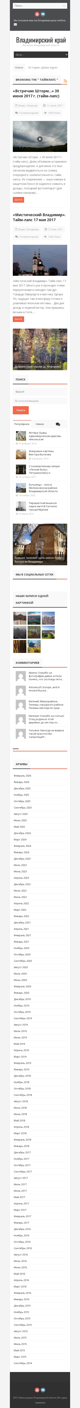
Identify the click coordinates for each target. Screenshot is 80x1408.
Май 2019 (19, 1044)
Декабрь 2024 (22, 833)
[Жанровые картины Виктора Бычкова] (21, 454)
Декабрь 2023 (22, 858)
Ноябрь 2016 (21, 1235)
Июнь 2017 (20, 1190)
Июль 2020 (20, 973)
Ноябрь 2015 (21, 1312)
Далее (18, 199)
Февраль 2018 (22, 1139)
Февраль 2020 (22, 986)
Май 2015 (19, 1350)
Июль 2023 (20, 865)
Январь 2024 (21, 852)
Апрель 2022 (21, 903)
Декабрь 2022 (22, 884)
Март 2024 (20, 839)
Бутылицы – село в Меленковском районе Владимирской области (43, 488)
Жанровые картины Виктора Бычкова (41, 452)
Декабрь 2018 (22, 1075)
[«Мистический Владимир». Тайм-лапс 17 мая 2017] (40, 260)
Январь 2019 (21, 1069)
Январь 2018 (21, 1146)
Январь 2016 (21, 1299)
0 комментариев (28, 113)
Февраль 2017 (22, 1216)
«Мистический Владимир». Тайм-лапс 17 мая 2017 (39, 217)
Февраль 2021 (22, 935)
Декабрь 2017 (22, 1152)
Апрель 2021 (21, 929)
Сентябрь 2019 (23, 1018)
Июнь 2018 (20, 1114)
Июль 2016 (20, 1261)
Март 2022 (20, 909)
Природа (32, 105)
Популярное (22, 424)
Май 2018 (19, 1120)
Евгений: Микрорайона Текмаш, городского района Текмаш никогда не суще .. (46, 705)
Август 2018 (21, 1101)
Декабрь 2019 (22, 999)
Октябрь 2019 (22, 1012)
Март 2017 (20, 1210)
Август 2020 (21, 967)
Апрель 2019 (21, 1050)
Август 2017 (21, 1178)
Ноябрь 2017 (21, 1158)
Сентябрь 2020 (23, 961)
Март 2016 (20, 1286)
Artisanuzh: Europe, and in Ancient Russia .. (44, 688)
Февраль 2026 (22, 775)
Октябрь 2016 (22, 1242)
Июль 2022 (20, 890)
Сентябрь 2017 (23, 1171)
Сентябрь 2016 (23, 1248)
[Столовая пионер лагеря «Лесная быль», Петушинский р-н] (21, 469)
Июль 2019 (20, 1031)
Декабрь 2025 (22, 788)
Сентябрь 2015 (23, 1325)
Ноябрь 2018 (21, 1082)
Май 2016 (19, 1273)
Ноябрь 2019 (21, 1005)
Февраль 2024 (22, 846)
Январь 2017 (21, 1222)
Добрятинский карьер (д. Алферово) (38, 366)
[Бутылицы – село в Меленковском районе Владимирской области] (21, 488)
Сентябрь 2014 (23, 1363)
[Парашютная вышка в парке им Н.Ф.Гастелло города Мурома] (21, 506)
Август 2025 (21, 814)
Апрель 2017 (21, 1203)
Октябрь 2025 (22, 801)
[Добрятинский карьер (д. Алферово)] (40, 349)
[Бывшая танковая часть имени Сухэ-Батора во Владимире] (40, 544)
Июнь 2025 (20, 820)
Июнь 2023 (20, 871)
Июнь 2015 (20, 1344)
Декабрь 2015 (22, 1305)
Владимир (33, 229)
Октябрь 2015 (22, 1318)
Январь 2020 (21, 992)
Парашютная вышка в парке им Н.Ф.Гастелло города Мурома (43, 506)
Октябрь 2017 (22, 1165)
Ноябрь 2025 (21, 794)
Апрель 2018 (21, 1127)
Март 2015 (20, 1356)
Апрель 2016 (21, 1280)
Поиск (20, 410)
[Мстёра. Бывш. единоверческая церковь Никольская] (21, 436)
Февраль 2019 (22, 1063)
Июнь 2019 (20, 1037)
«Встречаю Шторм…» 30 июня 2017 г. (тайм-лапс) (36, 93)
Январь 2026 (21, 782)
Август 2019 (21, 1024)
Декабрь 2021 (22, 922)
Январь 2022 (21, 916)
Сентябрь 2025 (23, 807)
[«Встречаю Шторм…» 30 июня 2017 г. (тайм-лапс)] (40, 136)
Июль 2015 (20, 1337)
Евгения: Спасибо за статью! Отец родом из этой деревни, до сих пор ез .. (46, 719)
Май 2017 (19, 1197)
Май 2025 (19, 826)
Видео (22, 105)
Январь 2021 (21, 941)
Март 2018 (20, 1133)
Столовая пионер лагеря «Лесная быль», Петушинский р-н (44, 469)
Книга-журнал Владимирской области (37, 1397)
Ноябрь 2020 (21, 948)
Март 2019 (20, 1056)
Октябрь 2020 (22, 954)
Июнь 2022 (20, 897)
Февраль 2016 (22, 1293)
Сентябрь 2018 (23, 1095)
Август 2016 (21, 1254)
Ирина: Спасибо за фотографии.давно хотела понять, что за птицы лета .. (46, 676)
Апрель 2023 (21, 878)
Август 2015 (21, 1331)
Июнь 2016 (20, 1267)
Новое (40, 424)
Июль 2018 (20, 1107)
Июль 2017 (20, 1184)
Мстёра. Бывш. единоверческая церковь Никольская (45, 436)
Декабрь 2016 (22, 1229)
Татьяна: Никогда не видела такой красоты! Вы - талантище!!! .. (46, 734)
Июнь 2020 (20, 980)
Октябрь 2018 (22, 1088)
